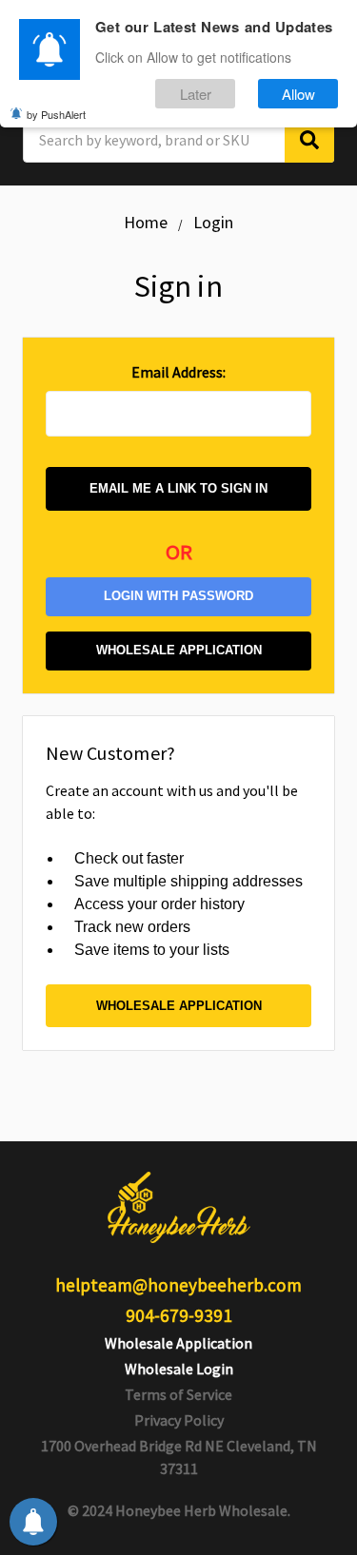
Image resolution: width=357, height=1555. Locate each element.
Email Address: (178, 371)
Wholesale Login (179, 1368)
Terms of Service (178, 1394)
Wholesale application (179, 650)
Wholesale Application (178, 1342)
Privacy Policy (179, 1419)
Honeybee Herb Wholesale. (202, 1510)
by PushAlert (56, 114)
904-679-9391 (179, 1315)
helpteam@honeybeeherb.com (178, 1284)
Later (195, 94)
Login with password (178, 596)
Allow (298, 94)
